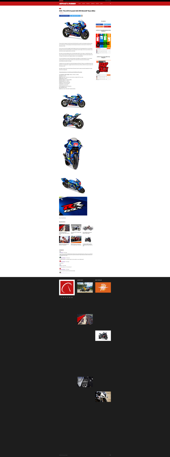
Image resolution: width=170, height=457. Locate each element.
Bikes (60, 8)
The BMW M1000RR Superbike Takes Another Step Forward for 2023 (88, 245)
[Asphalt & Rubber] (67, 3)
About (80, 3)
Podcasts (88, 3)
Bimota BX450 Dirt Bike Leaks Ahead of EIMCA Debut (87, 233)
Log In (101, 3)
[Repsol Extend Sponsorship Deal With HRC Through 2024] (64, 239)
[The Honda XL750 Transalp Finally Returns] (76, 227)
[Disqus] (76, 262)
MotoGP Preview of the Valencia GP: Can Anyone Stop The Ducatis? (76, 244)
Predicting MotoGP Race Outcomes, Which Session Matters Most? (64, 233)
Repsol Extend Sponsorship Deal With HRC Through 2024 (64, 244)
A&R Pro (83, 3)
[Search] (110, 4)
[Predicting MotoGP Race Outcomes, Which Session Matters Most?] (64, 227)
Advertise (92, 3)
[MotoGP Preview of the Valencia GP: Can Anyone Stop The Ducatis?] (76, 239)
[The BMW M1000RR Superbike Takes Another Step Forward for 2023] (88, 239)
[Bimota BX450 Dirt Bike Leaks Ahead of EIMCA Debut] (88, 227)
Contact (97, 3)
